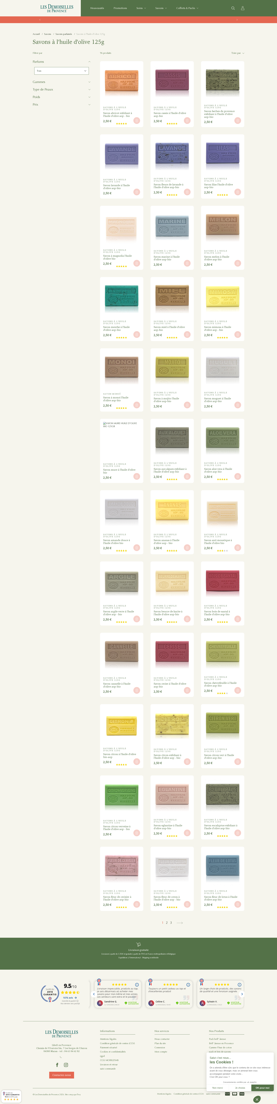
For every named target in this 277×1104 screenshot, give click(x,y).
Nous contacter (162, 1039)
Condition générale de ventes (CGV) (117, 1043)
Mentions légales (108, 1039)
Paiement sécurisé (108, 1047)
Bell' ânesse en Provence (221, 1043)
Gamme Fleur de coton (220, 1047)
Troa (79, 1094)
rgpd (102, 1056)
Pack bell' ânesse (217, 1039)
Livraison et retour (109, 1064)
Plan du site (160, 1043)
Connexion (160, 1047)
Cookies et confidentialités (113, 1051)
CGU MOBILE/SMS (109, 1060)
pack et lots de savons (220, 1051)
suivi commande (108, 1068)
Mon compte (161, 1051)
